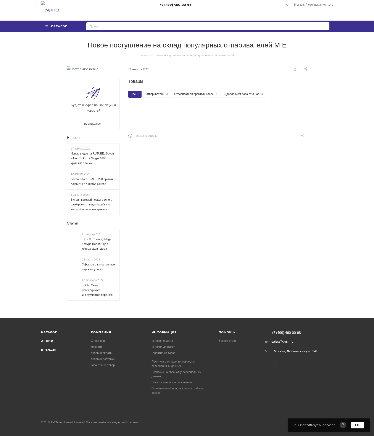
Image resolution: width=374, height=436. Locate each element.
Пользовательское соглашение (172, 382)
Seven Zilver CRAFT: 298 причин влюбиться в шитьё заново (92, 181)
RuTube (269, 365)
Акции (47, 341)
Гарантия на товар (103, 365)
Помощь (227, 332)
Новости (74, 138)
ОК (357, 425)
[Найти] (324, 26)
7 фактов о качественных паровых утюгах (98, 267)
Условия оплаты (101, 353)
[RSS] (295, 69)
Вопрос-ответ (227, 340)
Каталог (49, 332)
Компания (101, 332)
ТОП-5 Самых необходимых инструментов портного (97, 290)
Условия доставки (102, 359)
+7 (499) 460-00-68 (176, 5)
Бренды (48, 349)
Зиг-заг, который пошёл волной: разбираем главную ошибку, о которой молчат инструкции (91, 204)
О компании (98, 340)
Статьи (72, 223)
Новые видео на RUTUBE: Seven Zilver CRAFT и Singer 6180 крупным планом (92, 158)
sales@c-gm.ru (282, 341)
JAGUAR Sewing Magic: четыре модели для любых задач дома (97, 244)
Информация (164, 332)
